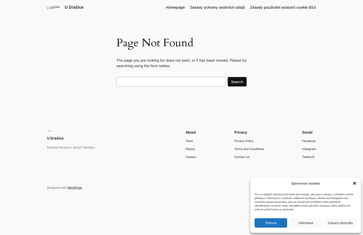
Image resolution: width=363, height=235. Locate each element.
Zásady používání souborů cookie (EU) (283, 7)
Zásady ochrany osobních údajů (217, 7)
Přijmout (271, 223)
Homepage (175, 7)
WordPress (74, 187)
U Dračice (74, 7)
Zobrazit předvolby (340, 223)
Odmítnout (306, 223)
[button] (354, 183)
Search (237, 82)
